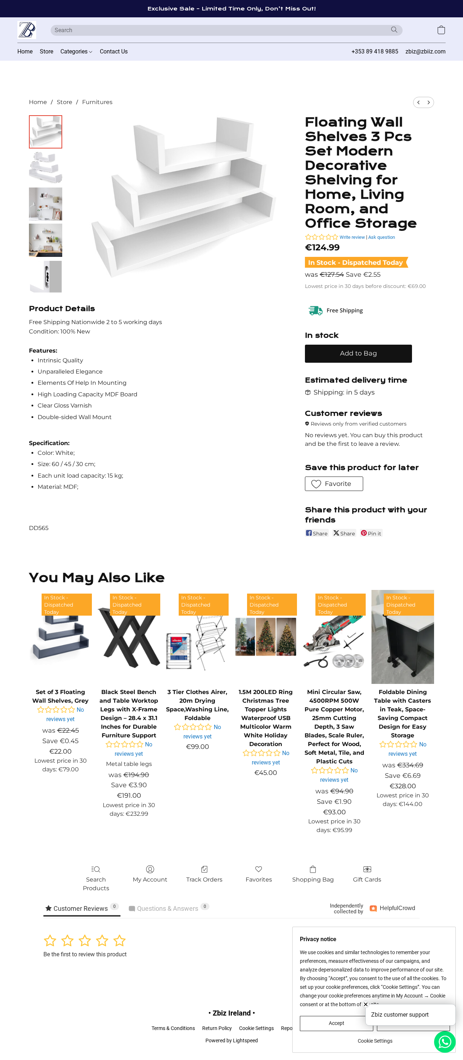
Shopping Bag (313, 879)
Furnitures (97, 102)
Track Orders (204, 879)
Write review (352, 237)
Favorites (259, 879)
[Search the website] (394, 30)
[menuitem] (418, 102)
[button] (26, 30)
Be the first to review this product (85, 954)
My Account (150, 879)
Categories (74, 51)
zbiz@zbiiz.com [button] (425, 51)
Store (46, 51)
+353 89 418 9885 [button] (375, 51)
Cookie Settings (256, 1028)
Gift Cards (367, 879)
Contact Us (114, 51)
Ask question (381, 237)
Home (25, 51)
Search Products (96, 884)
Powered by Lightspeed (231, 1040)
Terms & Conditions (173, 1028)
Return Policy (217, 1028)
